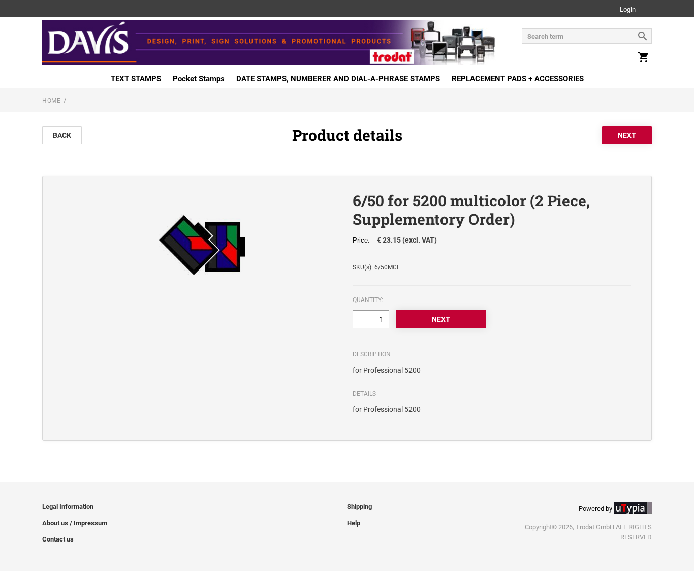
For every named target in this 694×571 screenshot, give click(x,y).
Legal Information (67, 506)
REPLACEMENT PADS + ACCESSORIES (518, 78)
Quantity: (368, 300)
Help (353, 523)
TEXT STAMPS (136, 78)
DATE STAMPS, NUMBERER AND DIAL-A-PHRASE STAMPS (338, 78)
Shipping (359, 506)
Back (62, 135)
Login (628, 10)
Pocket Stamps (199, 78)
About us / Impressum (74, 523)
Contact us (58, 539)
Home (51, 100)
